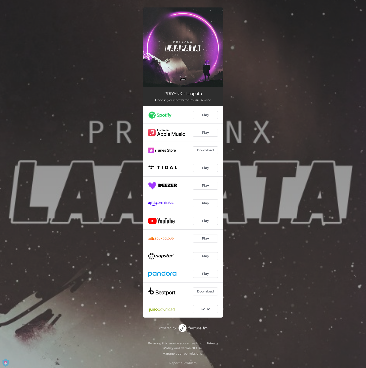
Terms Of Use (191, 348)
